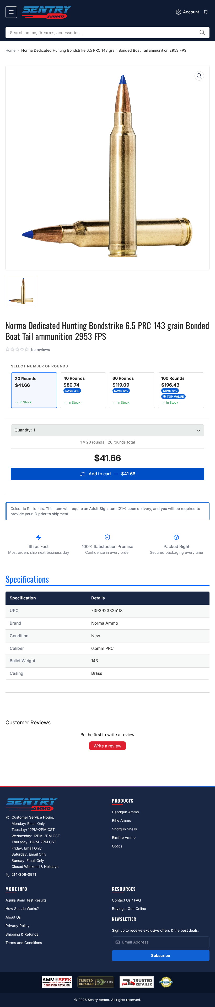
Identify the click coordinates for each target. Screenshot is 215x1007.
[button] (17, 349)
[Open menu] (11, 12)
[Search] (202, 32)
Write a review (107, 745)
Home (10, 50)
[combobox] (107, 32)
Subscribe (160, 955)
